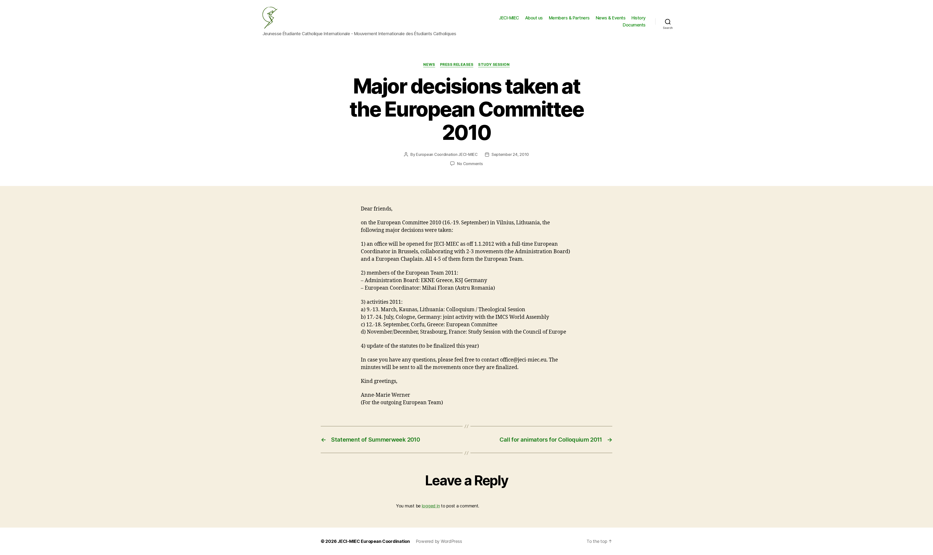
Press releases (457, 64)
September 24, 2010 (510, 154)
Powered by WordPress (439, 541)
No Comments (470, 163)
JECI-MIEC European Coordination (373, 541)
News (429, 64)
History (638, 17)
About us (534, 17)
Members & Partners (569, 17)
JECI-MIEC (509, 17)
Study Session (494, 64)
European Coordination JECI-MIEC (447, 154)
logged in (431, 505)
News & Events (611, 17)
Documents (634, 24)
